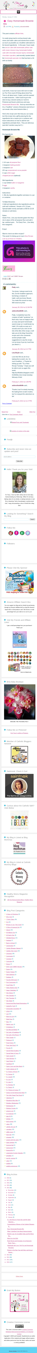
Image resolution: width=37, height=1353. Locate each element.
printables (9, 1155)
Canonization (9, 945)
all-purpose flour (15, 162)
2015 (8, 1185)
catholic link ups (10, 1127)
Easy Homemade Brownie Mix (15, 1229)
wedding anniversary (11, 1166)
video (7, 1161)
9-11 (7, 922)
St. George (9, 1074)
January (10, 1217)
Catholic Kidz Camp (11, 951)
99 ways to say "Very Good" (14, 924)
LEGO (8, 1011)
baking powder (15, 165)
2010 (8, 1262)
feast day (8, 1134)
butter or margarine (17, 183)
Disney (8, 964)
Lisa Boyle (16, 353)
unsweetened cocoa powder (17, 170)
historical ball (9, 1145)
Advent (8, 930)
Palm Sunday (10, 1037)
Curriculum (9, 961)
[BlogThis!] (5, 279)
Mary (7, 1022)
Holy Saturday (10, 995)
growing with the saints (12, 1140)
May (9, 1207)
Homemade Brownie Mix (10, 104)
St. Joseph (9, 1077)
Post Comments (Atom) (16, 414)
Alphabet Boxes (10, 938)
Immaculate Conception (12, 1008)
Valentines (9, 1098)
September (11, 1197)
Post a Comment (7, 403)
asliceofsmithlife (24, 26)
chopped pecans (8, 175)
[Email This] (3, 279)
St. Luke (8, 1082)
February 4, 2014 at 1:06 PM (21, 382)
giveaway (8, 1137)
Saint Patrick (9, 1061)
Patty (14, 287)
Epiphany (8, 977)
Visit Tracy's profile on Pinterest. (19, 733)
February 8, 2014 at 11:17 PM (22, 401)
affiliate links (19, 33)
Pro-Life (8, 1048)
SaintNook (9, 1064)
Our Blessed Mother (11, 1029)
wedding (8, 1163)
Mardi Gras (9, 1019)
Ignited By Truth (10, 1006)
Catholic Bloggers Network (13, 948)
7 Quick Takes (10, 919)
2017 (8, 1180)
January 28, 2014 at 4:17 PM (21, 349)
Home (18, 412)
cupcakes (9, 1129)
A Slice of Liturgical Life (12, 927)
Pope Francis (10, 1043)
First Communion (11, 982)
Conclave (8, 959)
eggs (5, 185)
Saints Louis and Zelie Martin (14, 1066)
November (11, 1192)
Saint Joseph (9, 1056)
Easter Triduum (10, 972)
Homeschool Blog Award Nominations (16, 1003)
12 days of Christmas (12, 914)
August (10, 1200)
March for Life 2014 (12, 1238)
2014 (8, 1187)
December (11, 1190)
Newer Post (5, 412)
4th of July (9, 917)
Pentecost (9, 1040)
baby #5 (8, 1116)
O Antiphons (9, 1027)
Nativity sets (9, 1024)
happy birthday (10, 1142)
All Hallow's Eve (10, 932)
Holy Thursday (10, 998)
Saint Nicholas (10, 1058)
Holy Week (9, 1001)
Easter (8, 969)
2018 (8, 1178)
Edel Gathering (10, 974)
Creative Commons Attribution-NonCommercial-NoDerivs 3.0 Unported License (19, 1332)
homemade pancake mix (12, 58)
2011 (8, 1259)
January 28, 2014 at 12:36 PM (22, 307)
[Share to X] (8, 279)
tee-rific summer (10, 1158)
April (9, 1210)
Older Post (32, 412)
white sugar (11, 173)
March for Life (10, 1016)
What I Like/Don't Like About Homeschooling (19, 1231)
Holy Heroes (9, 993)
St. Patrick (9, 1087)
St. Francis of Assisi (11, 1071)
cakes (8, 1124)
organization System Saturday (14, 1153)
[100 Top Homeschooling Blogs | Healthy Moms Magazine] (19, 902)
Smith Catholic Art (11, 1069)
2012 (8, 1257)
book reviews (9, 1121)
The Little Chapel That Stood (14, 1095)
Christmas (9, 953)
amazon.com (9, 1111)
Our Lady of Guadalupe (12, 1032)
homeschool (9, 1148)
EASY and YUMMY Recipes (15, 276)
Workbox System (11, 1108)
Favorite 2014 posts (11, 980)
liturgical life (9, 1150)
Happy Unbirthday (11, 990)
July (9, 1202)
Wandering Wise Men (12, 1100)
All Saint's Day (10, 935)
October (10, 1195)
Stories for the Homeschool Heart (15, 1092)
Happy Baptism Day (11, 987)
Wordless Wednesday (12, 1103)
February (10, 1214)
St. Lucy (8, 1079)
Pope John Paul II (11, 1045)
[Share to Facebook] (10, 279)
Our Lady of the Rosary (12, 1035)
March (10, 1212)
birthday (8, 1119)
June (9, 1205)
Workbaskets (9, 1106)
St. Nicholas (9, 1085)
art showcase (10, 1113)
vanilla (12, 188)
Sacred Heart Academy (12, 1050)
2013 (8, 1254)
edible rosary (9, 1132)
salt (11, 167)
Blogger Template (13, 1351)
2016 (8, 1183)
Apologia (8, 940)
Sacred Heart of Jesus (12, 1053)
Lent (7, 1014)
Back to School (10, 943)
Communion (9, 956)
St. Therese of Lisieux (12, 1090)
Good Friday (9, 985)
